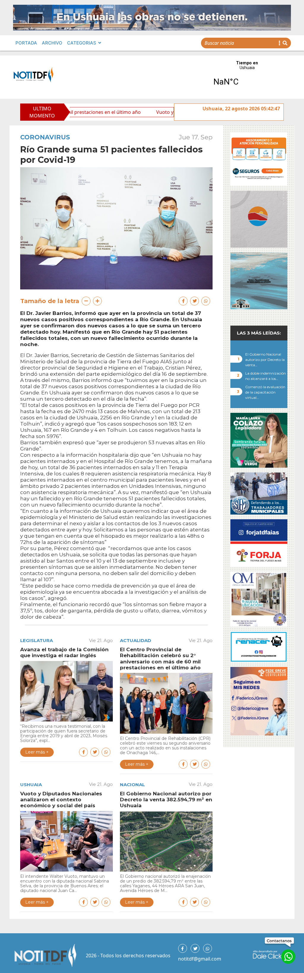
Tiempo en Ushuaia (247, 77)
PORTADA (26, 43)
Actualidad (135, 640)
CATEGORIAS (81, 43)
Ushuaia (31, 784)
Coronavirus (45, 137)
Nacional (132, 784)
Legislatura (36, 640)
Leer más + (37, 752)
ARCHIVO (52, 43)
